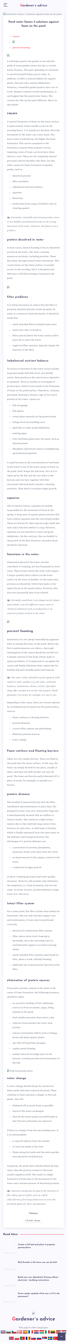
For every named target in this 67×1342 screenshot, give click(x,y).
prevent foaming (21, 47)
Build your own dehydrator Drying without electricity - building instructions (38, 1278)
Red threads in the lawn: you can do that (37, 1262)
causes (15, 36)
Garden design (33, 1221)
